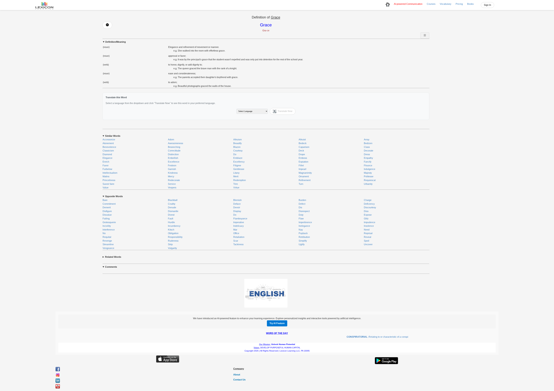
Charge (367, 200)
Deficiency (369, 204)
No (104, 233)
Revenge (107, 241)
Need (366, 229)
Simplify (303, 241)
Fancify (367, 162)
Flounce (368, 165)
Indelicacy (238, 226)
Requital (107, 237)
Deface (237, 204)
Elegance (107, 158)
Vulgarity (172, 248)
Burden (302, 200)
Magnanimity (305, 173)
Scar (235, 241)
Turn (301, 184)
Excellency (239, 162)
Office (236, 233)
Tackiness (238, 244)
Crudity (171, 204)
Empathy (368, 158)
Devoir (236, 207)
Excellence (173, 162)
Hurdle (171, 222)
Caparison (304, 147)
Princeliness (109, 180)
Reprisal (368, 233)
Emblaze (237, 158)
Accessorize (109, 139)
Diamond (107, 154)
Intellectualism (110, 173)
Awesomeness (175, 143)
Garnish (172, 169)
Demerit (107, 207)
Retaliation (238, 237)
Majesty (368, 173)
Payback (303, 233)
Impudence (369, 222)
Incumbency (174, 226)
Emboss (303, 158)
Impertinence (305, 222)
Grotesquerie (109, 222)
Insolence (369, 226)
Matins (106, 176)
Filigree (237, 165)
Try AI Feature (277, 323)
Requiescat (370, 180)
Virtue (236, 187)
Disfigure (107, 211)
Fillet (301, 165)
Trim (235, 184)
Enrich (106, 162)
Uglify (302, 244)
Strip (170, 244)
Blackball (172, 200)
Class (367, 147)
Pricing (459, 4)
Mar (235, 229)
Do (234, 154)
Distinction (173, 154)
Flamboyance (240, 218)
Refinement (304, 180)
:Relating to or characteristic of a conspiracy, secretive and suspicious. (384, 337)
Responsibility (175, 237)
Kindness (173, 173)
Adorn (171, 139)
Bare (105, 200)
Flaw (301, 218)
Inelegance (304, 226)
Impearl (302, 169)
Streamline (108, 244)
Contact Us (239, 379)
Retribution (304, 237)
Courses (431, 4)
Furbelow (107, 169)
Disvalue (107, 215)
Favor (105, 165)
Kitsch (171, 229)
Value (105, 187)
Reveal (367, 237)
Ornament (304, 176)
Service (172, 184)
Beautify (237, 143)
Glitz (366, 218)
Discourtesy (370, 207)
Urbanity (368, 184)
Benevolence (109, 147)
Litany (236, 173)
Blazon (236, 147)
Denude (172, 207)
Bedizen (368, 143)
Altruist (302, 139)
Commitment (109, 204)
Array (366, 139)
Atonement (108, 143)
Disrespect (304, 211)
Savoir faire (108, 184)
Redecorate (174, 180)
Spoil (366, 241)
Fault (170, 218)
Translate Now (284, 111)
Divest (171, 215)
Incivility (107, 226)
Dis (300, 207)
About (236, 374)
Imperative (238, 222)
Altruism (237, 139)
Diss (366, 211)
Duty (301, 215)
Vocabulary (445, 4)
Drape (302, 154)
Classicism (108, 150)
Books (470, 4)
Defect (302, 204)
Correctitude (174, 150)
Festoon (172, 165)
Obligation (173, 233)
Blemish (237, 200)
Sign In (487, 5)
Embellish (173, 158)
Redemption (239, 180)
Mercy (171, 176)
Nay (301, 229)
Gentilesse (238, 169)
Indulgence (369, 169)
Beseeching (174, 147)
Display (237, 211)
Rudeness (173, 241)
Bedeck (302, 143)
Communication (408, 4)
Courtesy (238, 150)
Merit (235, 176)
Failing (106, 218)
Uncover (368, 244)
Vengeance (108, 248)
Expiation (303, 162)
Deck (301, 150)
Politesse (368, 176)
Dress (367, 154)
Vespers (172, 187)
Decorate (368, 150)
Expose (368, 215)
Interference (109, 229)
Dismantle (173, 211)
